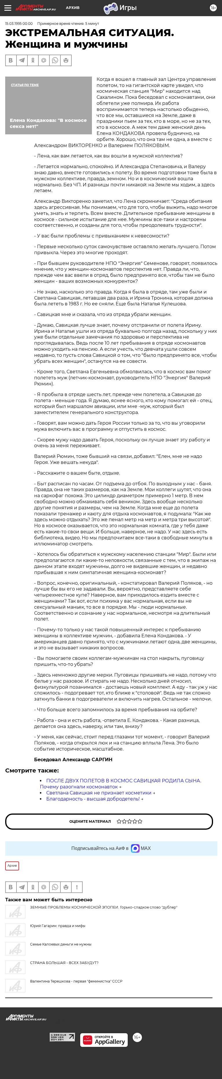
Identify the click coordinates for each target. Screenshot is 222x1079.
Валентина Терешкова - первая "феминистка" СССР (76, 981)
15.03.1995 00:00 (19, 23)
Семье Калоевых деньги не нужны (60, 944)
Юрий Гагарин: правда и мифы (57, 926)
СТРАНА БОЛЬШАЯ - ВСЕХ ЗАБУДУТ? (64, 963)
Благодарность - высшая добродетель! (93, 799)
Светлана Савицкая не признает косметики (98, 793)
